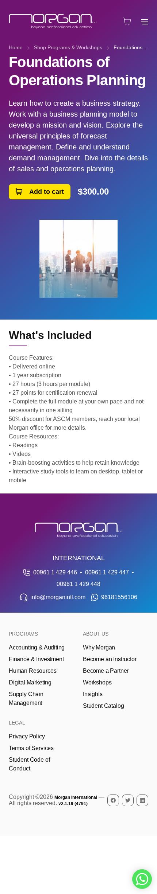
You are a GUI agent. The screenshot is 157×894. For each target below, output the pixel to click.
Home (16, 47)
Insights (93, 694)
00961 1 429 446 (55, 572)
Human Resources (32, 671)
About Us (95, 634)
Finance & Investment (36, 659)
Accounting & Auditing (37, 647)
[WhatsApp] (142, 879)
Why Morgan (99, 647)
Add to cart (46, 191)
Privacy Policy (27, 736)
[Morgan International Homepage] (78, 530)
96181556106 (119, 597)
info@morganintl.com (57, 597)
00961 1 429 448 (78, 584)
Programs (23, 634)
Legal (17, 723)
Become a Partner (106, 671)
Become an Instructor (109, 659)
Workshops (97, 682)
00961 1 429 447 (107, 572)
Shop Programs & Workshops (68, 47)
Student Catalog (103, 706)
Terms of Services (31, 748)
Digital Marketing (30, 682)
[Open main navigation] (144, 21)
